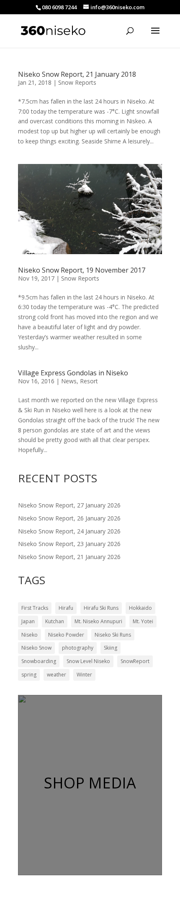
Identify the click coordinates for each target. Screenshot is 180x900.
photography (77, 647)
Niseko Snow (36, 647)
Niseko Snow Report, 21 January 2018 (77, 74)
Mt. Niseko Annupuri (98, 621)
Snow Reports (77, 82)
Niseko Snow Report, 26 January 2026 (69, 518)
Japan (28, 621)
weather (56, 674)
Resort (89, 381)
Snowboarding (38, 661)
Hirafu (66, 607)
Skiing (110, 647)
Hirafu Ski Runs (101, 607)
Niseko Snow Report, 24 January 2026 (69, 531)
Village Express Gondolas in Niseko (73, 372)
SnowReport (135, 661)
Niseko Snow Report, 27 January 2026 (69, 505)
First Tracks (34, 607)
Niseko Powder (66, 634)
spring (28, 674)
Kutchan (54, 621)
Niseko (29, 634)
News (69, 381)
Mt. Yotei (143, 621)
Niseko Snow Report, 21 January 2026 (69, 557)
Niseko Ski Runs (113, 634)
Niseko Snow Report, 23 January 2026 (69, 544)
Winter (84, 674)
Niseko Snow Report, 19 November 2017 (81, 270)
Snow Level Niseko (88, 661)
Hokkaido (140, 607)
